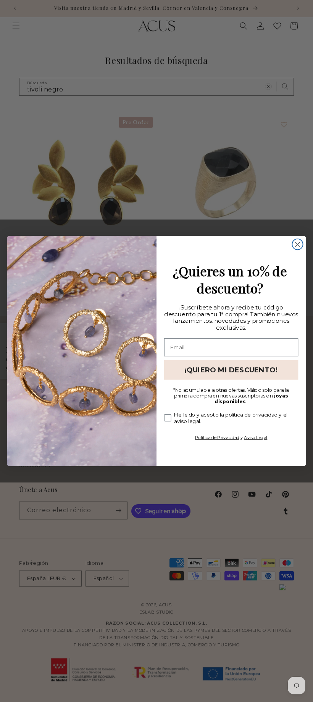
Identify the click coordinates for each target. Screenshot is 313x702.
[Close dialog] (297, 244)
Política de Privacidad (217, 437)
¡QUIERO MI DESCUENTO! (231, 369)
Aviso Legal (255, 437)
